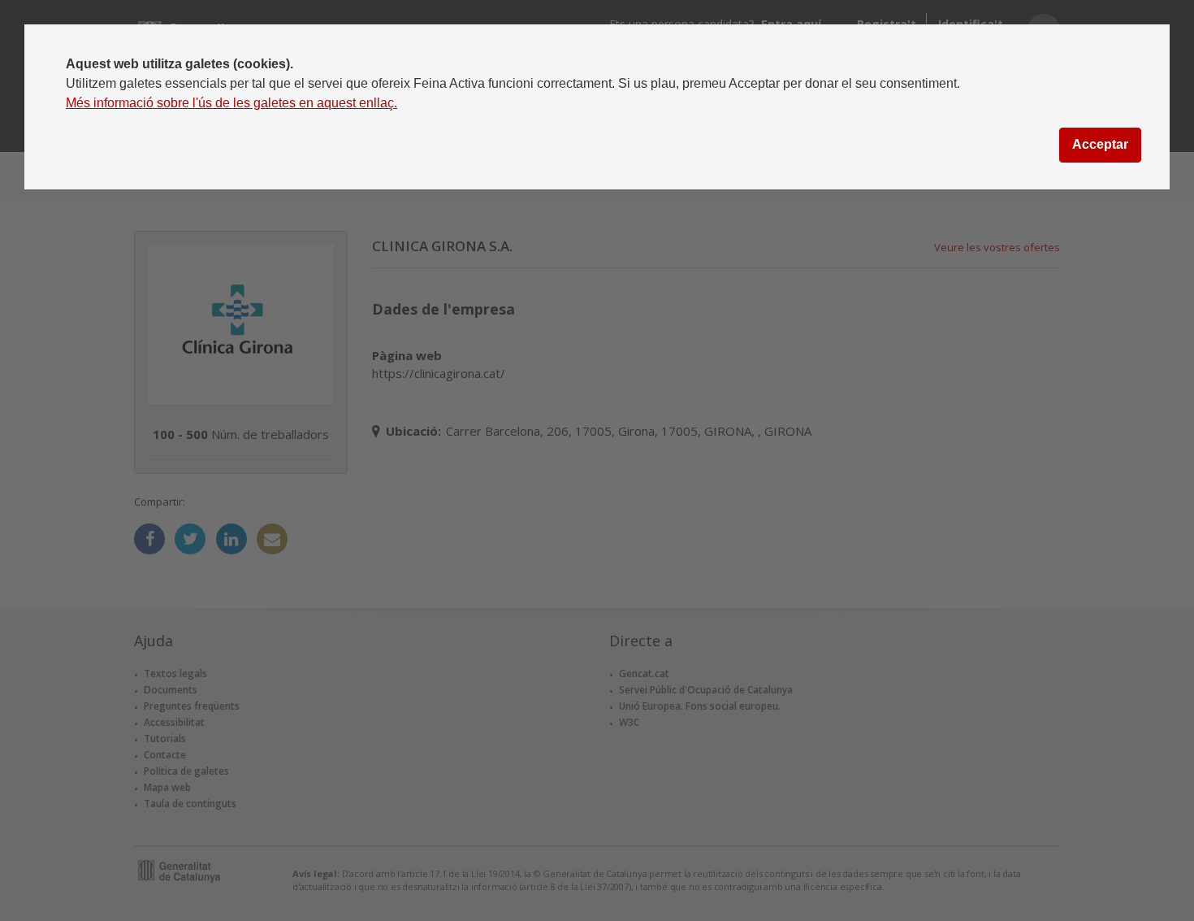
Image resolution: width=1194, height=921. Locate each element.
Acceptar (1100, 144)
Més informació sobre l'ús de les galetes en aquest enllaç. (231, 103)
